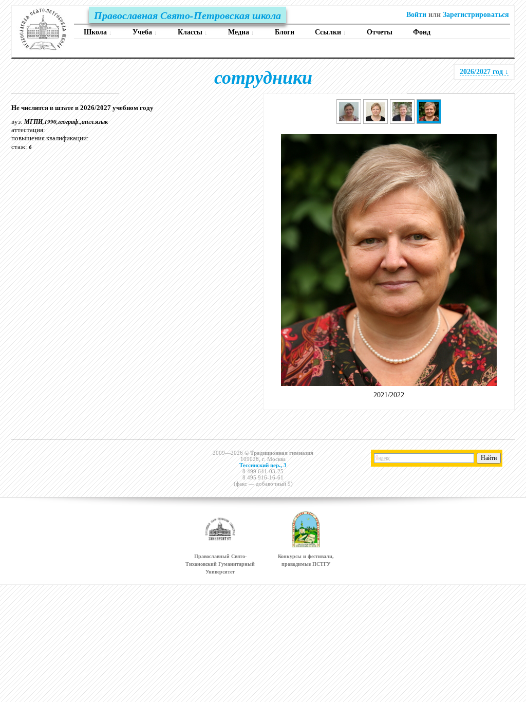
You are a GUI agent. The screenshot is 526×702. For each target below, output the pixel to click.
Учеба (145, 32)
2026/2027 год (484, 72)
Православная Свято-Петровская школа (187, 15)
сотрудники (263, 77)
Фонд (421, 32)
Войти (416, 15)
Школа (98, 32)
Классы (193, 32)
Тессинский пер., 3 (263, 465)
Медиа (241, 32)
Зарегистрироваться (476, 15)
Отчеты (379, 32)
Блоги (284, 32)
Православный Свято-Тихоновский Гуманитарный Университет (220, 564)
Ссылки (330, 32)
